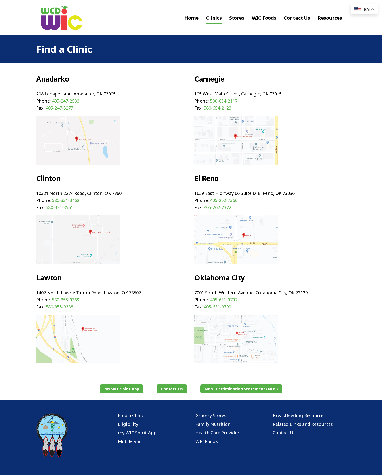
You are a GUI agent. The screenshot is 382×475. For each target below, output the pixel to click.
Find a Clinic (131, 415)
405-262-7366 (223, 200)
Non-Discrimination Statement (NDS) (241, 388)
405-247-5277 (59, 108)
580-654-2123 (217, 108)
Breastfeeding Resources (299, 415)
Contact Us (172, 388)
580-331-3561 (59, 207)
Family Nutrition (213, 424)
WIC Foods (206, 441)
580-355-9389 (65, 300)
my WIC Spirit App (121, 388)
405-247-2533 (65, 101)
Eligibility (128, 424)
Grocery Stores (210, 415)
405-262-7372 (217, 207)
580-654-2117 (223, 101)
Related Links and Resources (303, 424)
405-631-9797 (223, 300)
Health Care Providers (218, 432)
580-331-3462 (65, 200)
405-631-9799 (217, 307)
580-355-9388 (59, 307)
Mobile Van (130, 441)
